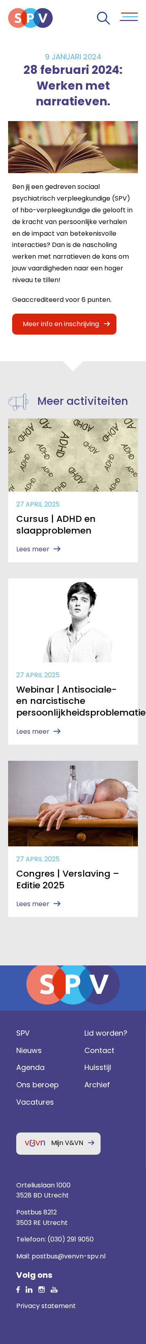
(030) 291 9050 (70, 1239)
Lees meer (32, 549)
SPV (23, 1033)
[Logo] (30, 18)
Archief (97, 1085)
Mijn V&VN (67, 1142)
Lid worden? (105, 1033)
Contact (99, 1050)
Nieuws (29, 1050)
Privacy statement (46, 1306)
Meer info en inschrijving (61, 324)
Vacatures (35, 1102)
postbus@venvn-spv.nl (68, 1256)
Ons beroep (37, 1085)
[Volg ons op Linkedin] (18, 1289)
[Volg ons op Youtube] (54, 1289)
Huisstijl (97, 1067)
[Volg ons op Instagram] (41, 1289)
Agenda (30, 1067)
